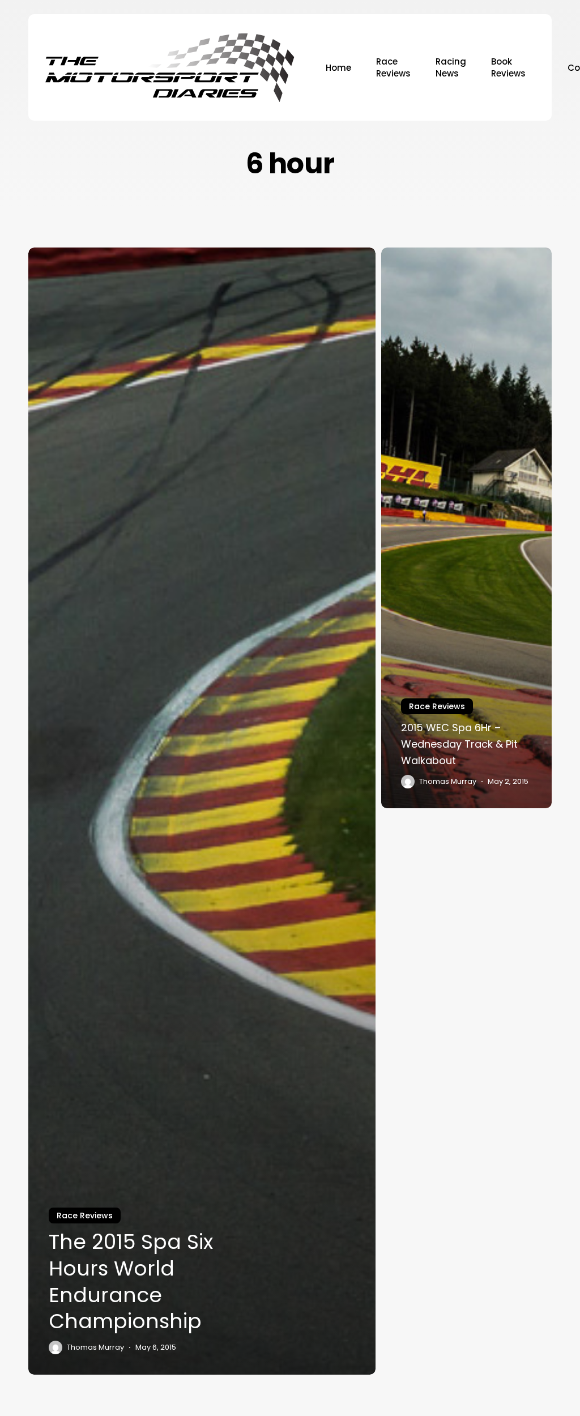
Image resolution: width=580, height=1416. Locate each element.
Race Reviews (85, 1215)
